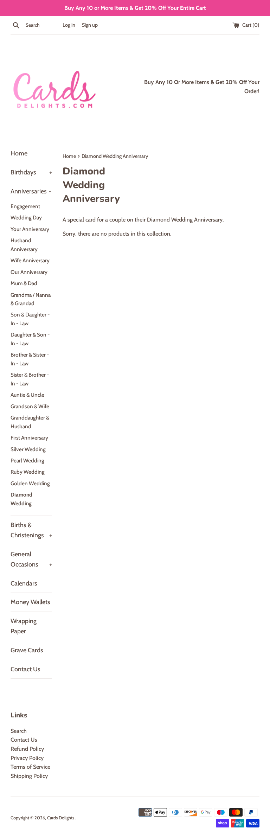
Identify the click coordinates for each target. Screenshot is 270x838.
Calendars (24, 583)
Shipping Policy (29, 776)
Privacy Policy (27, 758)
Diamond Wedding (21, 498)
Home (19, 153)
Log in (69, 25)
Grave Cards (27, 650)
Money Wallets (30, 602)
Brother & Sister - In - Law (30, 358)
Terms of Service (30, 766)
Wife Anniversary (30, 260)
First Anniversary (29, 437)
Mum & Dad (24, 283)
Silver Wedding (28, 449)
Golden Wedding (30, 483)
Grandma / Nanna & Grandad (31, 299)
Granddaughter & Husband (30, 421)
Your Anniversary (30, 229)
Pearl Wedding (27, 460)
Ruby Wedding (28, 471)
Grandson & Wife (30, 406)
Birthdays (31, 172)
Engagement (25, 206)
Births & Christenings (31, 530)
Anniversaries (31, 191)
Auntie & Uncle (27, 394)
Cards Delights (61, 817)
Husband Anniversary (24, 244)
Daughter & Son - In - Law (30, 338)
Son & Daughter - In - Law (30, 318)
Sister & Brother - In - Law (30, 378)
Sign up (90, 25)
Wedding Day (26, 217)
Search (19, 731)
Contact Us (25, 669)
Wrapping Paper (24, 626)
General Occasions (31, 559)
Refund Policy (27, 749)
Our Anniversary (29, 272)
